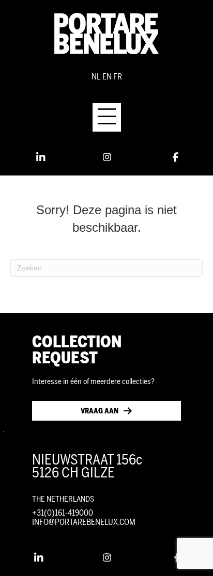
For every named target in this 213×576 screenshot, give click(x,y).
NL (96, 77)
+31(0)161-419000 (62, 513)
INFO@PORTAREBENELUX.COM (83, 522)
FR (117, 77)
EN (107, 77)
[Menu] (107, 117)
